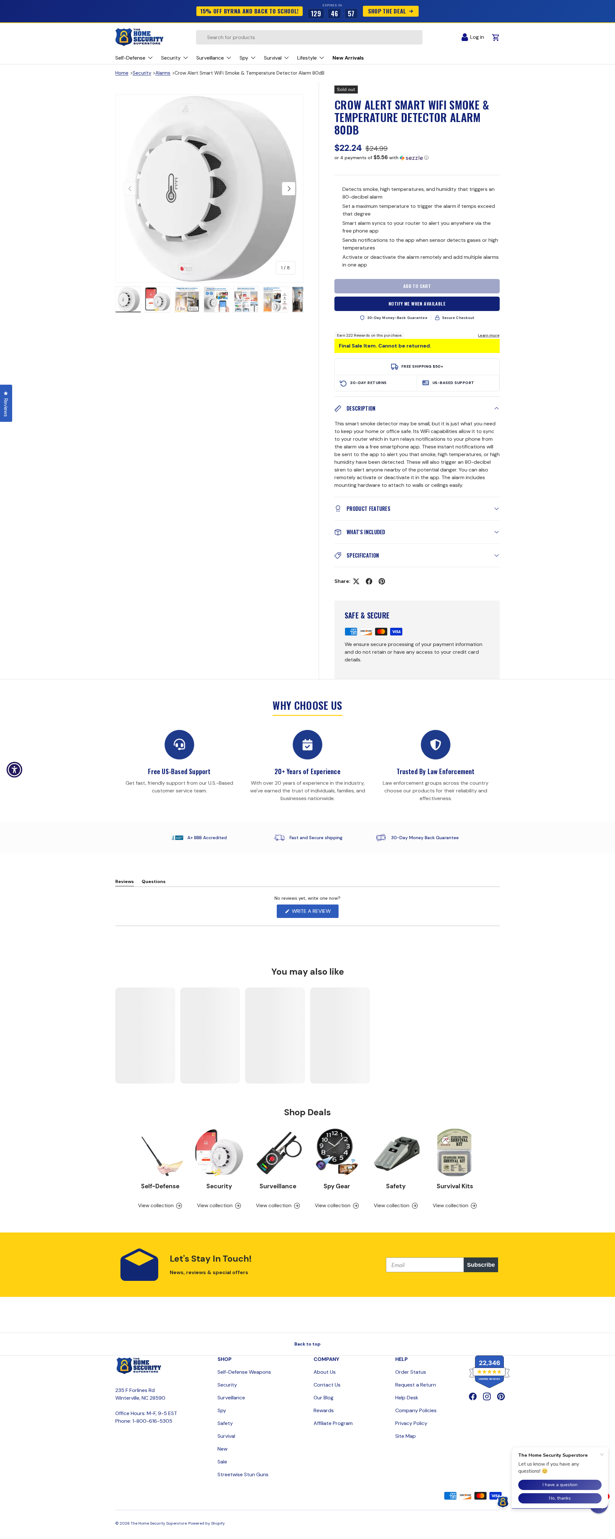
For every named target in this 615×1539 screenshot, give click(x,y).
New (222, 1448)
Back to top (307, 1344)
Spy (221, 1410)
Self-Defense (160, 1186)
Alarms (162, 73)
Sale (222, 1461)
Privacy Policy (411, 1423)
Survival (226, 1436)
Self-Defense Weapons (244, 1372)
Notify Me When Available (417, 303)
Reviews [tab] (124, 883)
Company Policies (416, 1410)
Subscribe (481, 1265)
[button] (417, 157)
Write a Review (313, 912)
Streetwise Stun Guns (242, 1474)
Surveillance (277, 1186)
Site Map (405, 1436)
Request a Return (415, 1384)
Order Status (410, 1372)
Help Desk (406, 1397)
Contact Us (327, 1384)
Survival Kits (455, 1186)
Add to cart (417, 285)
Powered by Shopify (206, 1523)
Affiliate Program (333, 1423)
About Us (325, 1372)
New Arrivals (348, 57)
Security (142, 73)
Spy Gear (337, 1186)
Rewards (324, 1410)
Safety (396, 1186)
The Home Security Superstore (159, 1523)
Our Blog (323, 1397)
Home (121, 73)
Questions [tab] (154, 883)
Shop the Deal (387, 11)
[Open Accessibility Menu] (14, 770)
